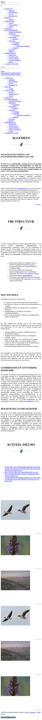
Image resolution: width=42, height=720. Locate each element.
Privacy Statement (30, 712)
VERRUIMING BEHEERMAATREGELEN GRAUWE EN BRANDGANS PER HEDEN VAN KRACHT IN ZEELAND (23, 479)
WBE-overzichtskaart (26, 401)
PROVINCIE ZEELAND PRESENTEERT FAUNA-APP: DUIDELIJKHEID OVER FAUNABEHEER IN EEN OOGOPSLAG (22, 474)
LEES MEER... (38, 204)
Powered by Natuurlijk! (8, 717)
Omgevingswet (21, 188)
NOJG (36, 273)
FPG (18, 268)
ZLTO (32, 265)
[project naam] (21, 510)
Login (2, 1)
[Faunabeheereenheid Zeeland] (10, 73)
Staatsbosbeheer (27, 275)
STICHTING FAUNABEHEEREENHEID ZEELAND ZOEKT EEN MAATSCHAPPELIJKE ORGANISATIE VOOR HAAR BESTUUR (23, 468)
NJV (22, 272)
